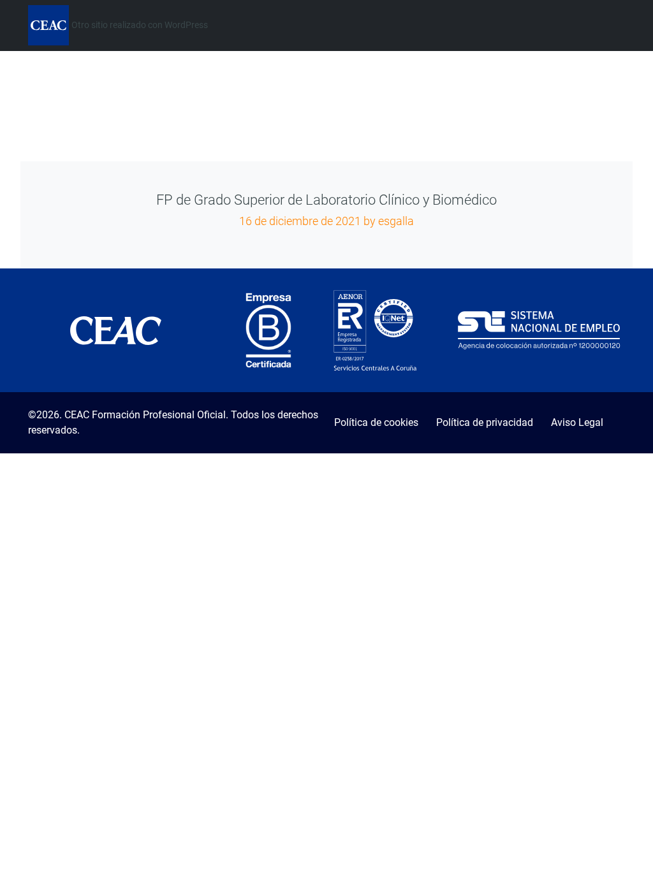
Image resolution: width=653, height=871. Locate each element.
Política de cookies (376, 422)
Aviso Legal (577, 422)
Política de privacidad (484, 422)
